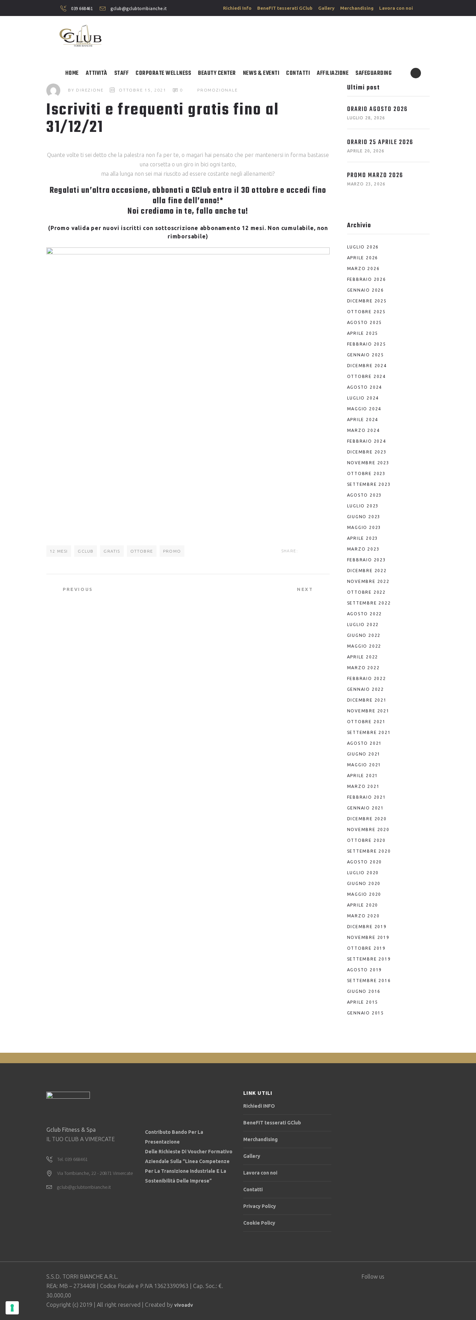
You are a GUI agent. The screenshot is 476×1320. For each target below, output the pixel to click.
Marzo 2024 (363, 430)
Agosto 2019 (364, 969)
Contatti (253, 1189)
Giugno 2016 (364, 991)
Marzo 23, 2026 (366, 184)
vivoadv (183, 1305)
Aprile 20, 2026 (366, 151)
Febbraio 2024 (366, 441)
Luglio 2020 (363, 872)
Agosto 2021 (364, 743)
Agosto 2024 (364, 387)
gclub (85, 551)
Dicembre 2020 (367, 818)
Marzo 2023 (363, 549)
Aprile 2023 (362, 538)
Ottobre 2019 (366, 948)
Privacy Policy (259, 1206)
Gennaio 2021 (365, 808)
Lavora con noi (396, 8)
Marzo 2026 (363, 268)
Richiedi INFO (259, 1106)
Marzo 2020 (363, 916)
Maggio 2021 (364, 764)
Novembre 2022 (368, 581)
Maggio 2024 (364, 408)
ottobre (141, 551)
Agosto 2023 (364, 495)
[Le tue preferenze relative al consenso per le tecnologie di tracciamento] (12, 1307)
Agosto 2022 (364, 613)
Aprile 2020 (362, 905)
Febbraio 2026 (366, 279)
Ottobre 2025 (366, 311)
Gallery (326, 8)
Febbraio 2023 (366, 560)
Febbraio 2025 (366, 344)
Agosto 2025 (364, 322)
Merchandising (357, 8)
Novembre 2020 (368, 829)
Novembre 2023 (368, 462)
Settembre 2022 (369, 603)
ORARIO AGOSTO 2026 (377, 109)
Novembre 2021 (368, 711)
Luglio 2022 (363, 624)
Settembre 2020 (369, 851)
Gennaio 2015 (365, 1013)
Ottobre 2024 (366, 376)
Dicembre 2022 (367, 570)
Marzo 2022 (363, 667)
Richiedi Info (237, 8)
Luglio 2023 (363, 506)
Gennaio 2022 (365, 689)
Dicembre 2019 (367, 926)
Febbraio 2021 (366, 797)
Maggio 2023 (364, 527)
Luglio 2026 (363, 247)
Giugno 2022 (364, 635)
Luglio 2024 (363, 398)
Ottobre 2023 (366, 473)
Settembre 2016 (369, 980)
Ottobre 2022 (366, 592)
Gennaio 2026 (365, 290)
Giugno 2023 (364, 516)
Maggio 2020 (364, 894)
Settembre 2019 (369, 959)
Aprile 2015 (362, 1002)
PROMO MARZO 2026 (375, 176)
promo (172, 551)
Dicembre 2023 (367, 452)
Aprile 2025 (362, 333)
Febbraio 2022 (366, 678)
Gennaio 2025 (365, 355)
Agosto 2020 (364, 862)
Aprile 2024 (362, 419)
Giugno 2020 (364, 883)
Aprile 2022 (362, 657)
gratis (111, 551)
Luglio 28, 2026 (366, 118)
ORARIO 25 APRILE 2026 (380, 142)
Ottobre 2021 (366, 721)
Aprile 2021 (362, 775)
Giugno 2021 (364, 754)
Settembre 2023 (369, 484)
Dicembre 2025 (367, 301)
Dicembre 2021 (367, 700)
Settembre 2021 (369, 732)
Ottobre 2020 (366, 840)
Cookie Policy (259, 1223)
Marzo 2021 (363, 786)
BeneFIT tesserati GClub (285, 8)
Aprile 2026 (362, 257)
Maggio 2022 (364, 646)
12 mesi (59, 551)
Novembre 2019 (368, 937)
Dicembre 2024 (367, 365)
